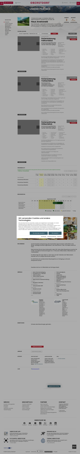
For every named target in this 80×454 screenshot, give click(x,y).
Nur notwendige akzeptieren (39, 233)
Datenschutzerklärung (51, 236)
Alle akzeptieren (55, 233)
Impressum (59, 236)
